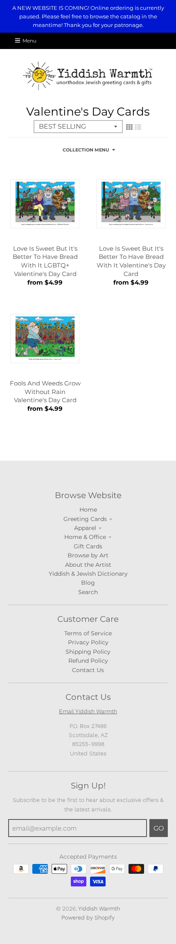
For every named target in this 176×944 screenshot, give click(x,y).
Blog (88, 582)
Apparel (85, 528)
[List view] (138, 127)
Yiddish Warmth (99, 908)
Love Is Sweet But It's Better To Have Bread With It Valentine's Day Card (131, 261)
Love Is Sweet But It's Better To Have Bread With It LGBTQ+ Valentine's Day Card (45, 261)
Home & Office (85, 537)
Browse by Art (88, 555)
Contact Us (88, 670)
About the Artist (88, 564)
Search (88, 592)
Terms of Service (88, 633)
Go (158, 828)
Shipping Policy (88, 651)
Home (88, 509)
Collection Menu (86, 150)
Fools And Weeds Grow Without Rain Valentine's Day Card (45, 391)
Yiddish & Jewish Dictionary (88, 573)
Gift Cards (88, 546)
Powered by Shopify (88, 917)
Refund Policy (88, 660)
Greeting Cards (85, 519)
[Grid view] (129, 127)
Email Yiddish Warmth (88, 711)
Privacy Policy (88, 642)
